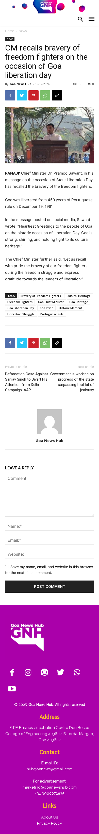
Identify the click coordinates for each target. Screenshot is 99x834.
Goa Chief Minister (51, 302)
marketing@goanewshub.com (50, 787)
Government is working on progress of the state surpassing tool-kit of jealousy (72, 382)
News (23, 31)
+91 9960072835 (49, 793)
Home (9, 31)
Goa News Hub (20, 84)
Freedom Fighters (19, 302)
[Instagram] (28, 673)
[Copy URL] (57, 95)
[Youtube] (12, 689)
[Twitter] (22, 95)
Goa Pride (46, 308)
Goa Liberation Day (20, 308)
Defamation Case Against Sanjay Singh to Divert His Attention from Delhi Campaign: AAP (26, 382)
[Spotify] (44, 673)
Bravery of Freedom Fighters (41, 296)
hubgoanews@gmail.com (50, 769)
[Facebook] (10, 95)
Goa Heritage (78, 302)
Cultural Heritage (79, 296)
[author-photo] (49, 433)
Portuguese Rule (52, 314)
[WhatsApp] (45, 95)
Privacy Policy (49, 823)
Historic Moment (70, 308)
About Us (49, 817)
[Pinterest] (33, 95)
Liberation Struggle (21, 314)
